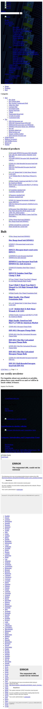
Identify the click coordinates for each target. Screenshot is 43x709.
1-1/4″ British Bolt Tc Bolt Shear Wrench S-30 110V (22, 310)
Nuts (14, 452)
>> (10, 369)
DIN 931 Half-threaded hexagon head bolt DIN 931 (22, 364)
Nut (10, 47)
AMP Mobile (9, 448)
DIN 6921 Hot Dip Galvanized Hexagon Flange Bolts (21, 341)
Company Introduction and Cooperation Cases (20, 437)
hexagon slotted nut (19, 58)
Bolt (10, 25)
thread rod (12, 70)
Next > (6, 369)
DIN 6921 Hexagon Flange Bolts (22, 330)
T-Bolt (15, 40)
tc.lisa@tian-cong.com (12, 398)
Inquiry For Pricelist (7, 386)
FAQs (7, 81)
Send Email (4, 457)
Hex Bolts (16, 27)
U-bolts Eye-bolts (18, 43)
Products (7, 88)
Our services (9, 22)
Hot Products (9, 444)
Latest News (9, 83)
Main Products (9, 24)
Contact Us (8, 79)
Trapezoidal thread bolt (20, 42)
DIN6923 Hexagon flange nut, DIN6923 (26, 54)
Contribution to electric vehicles (13, 426)
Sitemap (7, 446)
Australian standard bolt (16, 192)
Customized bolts (18, 45)
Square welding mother (20, 61)
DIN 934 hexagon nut (20, 49)
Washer (11, 72)
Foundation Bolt (18, 36)
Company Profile (14, 76)
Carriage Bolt (17, 34)
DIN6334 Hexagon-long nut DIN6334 (25, 52)
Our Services (9, 410)
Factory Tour (13, 77)
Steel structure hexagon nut (21, 63)
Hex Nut (20, 452)
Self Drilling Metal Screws (28, 450)
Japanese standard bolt (16, 197)
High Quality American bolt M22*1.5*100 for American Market (23, 321)
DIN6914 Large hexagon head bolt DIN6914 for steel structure (23, 262)
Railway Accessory (15, 67)
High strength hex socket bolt (18, 226)
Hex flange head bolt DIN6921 (18, 221)
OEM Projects (13, 65)
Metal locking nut (18, 59)
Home (7, 20)
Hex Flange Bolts (18, 29)
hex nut (15, 56)
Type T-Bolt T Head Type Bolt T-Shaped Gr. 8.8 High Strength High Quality (23, 287)
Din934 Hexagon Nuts (12, 450)
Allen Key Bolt (17, 33)
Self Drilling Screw (15, 68)
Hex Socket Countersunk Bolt (22, 31)
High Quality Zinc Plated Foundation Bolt (19, 298)
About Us (8, 74)
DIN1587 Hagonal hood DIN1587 (24, 50)
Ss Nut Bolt (27, 452)
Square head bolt (18, 38)
